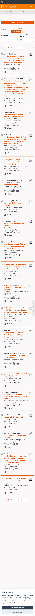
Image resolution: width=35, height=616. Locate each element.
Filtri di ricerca (17, 22)
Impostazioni (14, 603)
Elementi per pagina (23, 35)
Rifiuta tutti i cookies (17, 612)
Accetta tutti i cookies (17, 607)
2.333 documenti (17, 28)
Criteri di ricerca (33, 308)
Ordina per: (4, 35)
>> (20, 47)
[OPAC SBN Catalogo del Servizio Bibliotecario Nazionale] (3, 6)
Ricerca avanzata (15, 12)
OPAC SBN (4, 12)
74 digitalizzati (16, 31)
